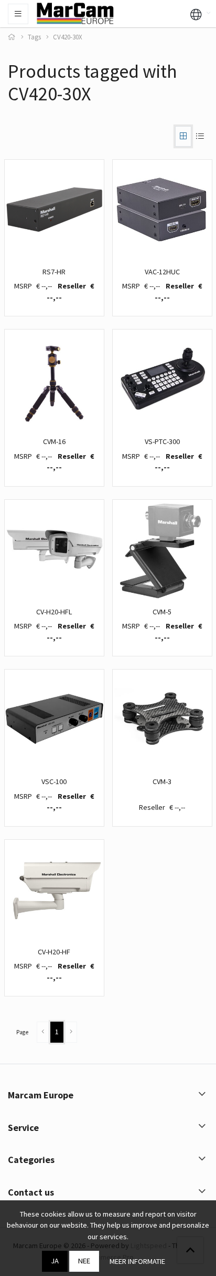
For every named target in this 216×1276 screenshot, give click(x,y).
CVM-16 (54, 441)
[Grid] (183, 136)
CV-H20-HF (54, 951)
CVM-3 (162, 781)
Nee (84, 1260)
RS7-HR (54, 271)
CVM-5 (162, 611)
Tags (34, 37)
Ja (55, 1260)
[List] (199, 136)
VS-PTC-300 (162, 441)
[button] (196, 14)
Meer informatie (137, 1261)
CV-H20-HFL (54, 611)
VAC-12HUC (162, 271)
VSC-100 (54, 781)
